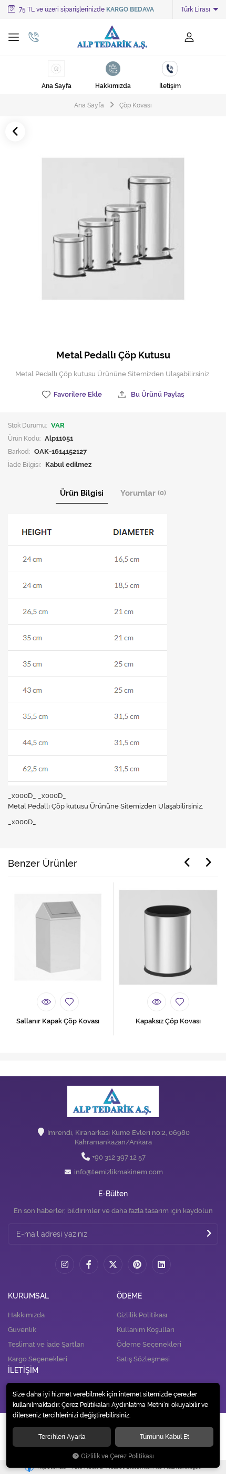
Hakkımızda (26, 1315)
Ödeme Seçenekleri (149, 1344)
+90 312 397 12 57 (119, 1157)
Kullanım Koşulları (145, 1330)
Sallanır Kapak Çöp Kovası (57, 1021)
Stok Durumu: (27, 425)
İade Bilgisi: (24, 464)
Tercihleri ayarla (62, 1436)
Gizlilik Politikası (142, 1315)
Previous (187, 862)
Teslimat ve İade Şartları (46, 1344)
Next (208, 862)
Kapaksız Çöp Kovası (168, 1021)
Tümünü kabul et (164, 1436)
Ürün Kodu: (24, 438)
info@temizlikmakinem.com (118, 1172)
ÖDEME (129, 1296)
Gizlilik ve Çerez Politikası (117, 1456)
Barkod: (19, 451)
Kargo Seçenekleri (37, 1359)
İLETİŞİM (23, 1370)
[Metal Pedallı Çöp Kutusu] (113, 229)
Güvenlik (22, 1330)
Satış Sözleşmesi (143, 1359)
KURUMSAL (28, 1296)
